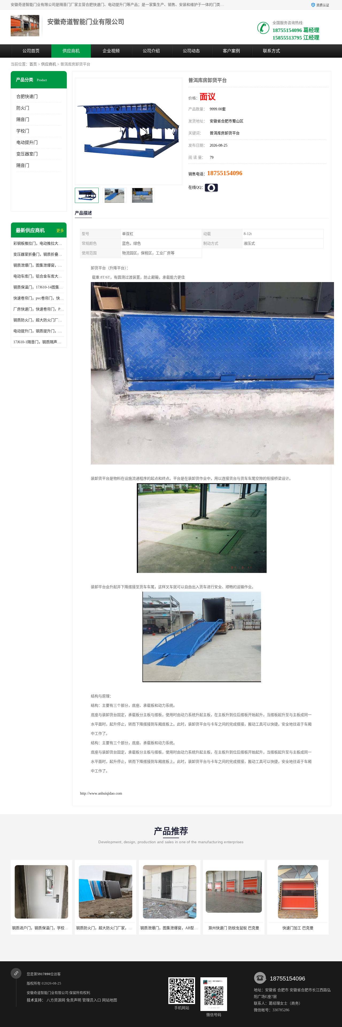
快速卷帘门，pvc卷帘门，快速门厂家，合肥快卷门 (38, 298)
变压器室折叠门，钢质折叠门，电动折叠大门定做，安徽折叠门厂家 (38, 254)
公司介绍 (151, 51)
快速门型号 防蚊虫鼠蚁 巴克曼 (298, 928)
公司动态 (191, 51)
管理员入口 (91, 1000)
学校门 (22, 131)
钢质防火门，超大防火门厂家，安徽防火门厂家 (38, 320)
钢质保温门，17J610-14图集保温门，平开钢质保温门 (38, 287)
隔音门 (22, 119)
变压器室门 (27, 154)
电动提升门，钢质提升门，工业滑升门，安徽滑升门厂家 (38, 331)
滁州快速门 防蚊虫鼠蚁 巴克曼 (169, 928)
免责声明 (73, 1000)
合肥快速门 (27, 96)
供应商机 (71, 51)
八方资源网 (55, 1000)
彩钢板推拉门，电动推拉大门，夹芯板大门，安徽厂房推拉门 (38, 243)
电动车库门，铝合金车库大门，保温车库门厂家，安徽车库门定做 (38, 276)
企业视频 (111, 51)
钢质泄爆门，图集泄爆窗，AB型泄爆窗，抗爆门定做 (38, 265)
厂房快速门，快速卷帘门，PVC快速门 (38, 309)
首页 (33, 64)
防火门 (22, 108)
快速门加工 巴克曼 (233, 928)
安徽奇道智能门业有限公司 (47, 993)
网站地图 (109, 1000)
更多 (60, 231)
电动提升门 (27, 142)
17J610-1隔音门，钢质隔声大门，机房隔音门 (38, 342)
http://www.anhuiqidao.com (101, 793)
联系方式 (271, 51)
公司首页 (31, 51)
